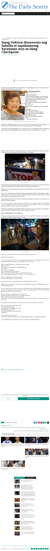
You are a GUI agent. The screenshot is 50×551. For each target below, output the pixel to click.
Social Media (8, 38)
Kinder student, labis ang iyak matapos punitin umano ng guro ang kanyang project (12, 469)
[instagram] (39, 549)
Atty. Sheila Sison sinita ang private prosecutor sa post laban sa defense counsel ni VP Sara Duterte (28, 516)
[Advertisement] (25, 26)
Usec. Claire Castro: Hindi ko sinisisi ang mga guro (27, 480)
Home (3, 38)
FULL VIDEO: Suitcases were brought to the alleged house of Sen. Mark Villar (36, 445)
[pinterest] (48, 549)
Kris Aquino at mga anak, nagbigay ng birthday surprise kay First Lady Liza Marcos (27, 528)
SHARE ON (34, 398)
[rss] (41, 549)
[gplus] (36, 549)
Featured (30, 477)
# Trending (14, 422)
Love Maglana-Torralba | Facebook (14, 369)
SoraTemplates (9, 548)
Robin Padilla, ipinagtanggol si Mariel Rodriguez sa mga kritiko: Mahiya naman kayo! (28, 522)
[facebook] (32, 549)
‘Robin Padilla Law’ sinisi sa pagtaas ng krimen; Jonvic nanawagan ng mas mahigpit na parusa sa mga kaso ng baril (27, 487)
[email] (43, 549)
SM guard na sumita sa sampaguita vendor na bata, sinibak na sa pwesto (36, 457)
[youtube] (45, 549)
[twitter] (34, 549)
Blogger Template (25, 548)
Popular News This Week (19, 478)
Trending (14, 38)
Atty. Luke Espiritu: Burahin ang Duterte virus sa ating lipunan (28, 533)
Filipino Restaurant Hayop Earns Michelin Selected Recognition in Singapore (28, 500)
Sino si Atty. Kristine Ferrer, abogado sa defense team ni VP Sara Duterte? (27, 505)
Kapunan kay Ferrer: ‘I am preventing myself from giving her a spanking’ (27, 510)
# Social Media (8, 422)
